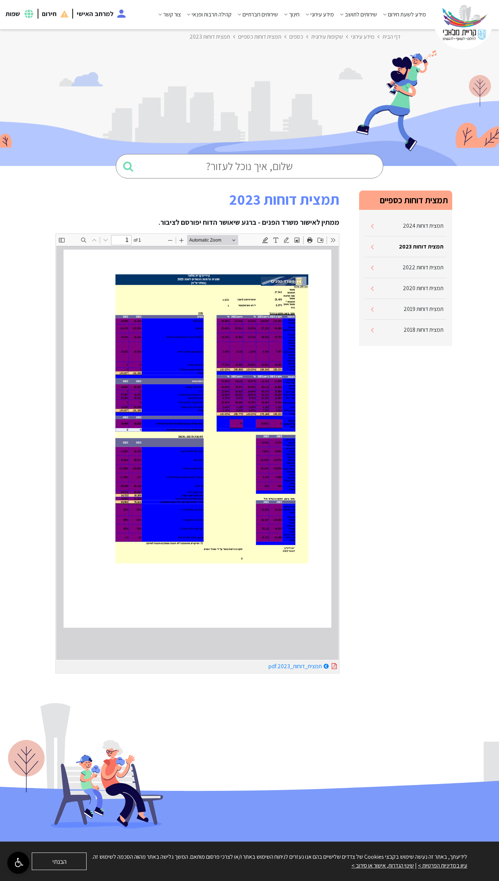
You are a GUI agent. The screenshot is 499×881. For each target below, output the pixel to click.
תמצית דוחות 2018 (423, 330)
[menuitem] (401, 14)
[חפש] (128, 166)
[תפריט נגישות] (18, 863)
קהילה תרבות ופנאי (212, 14)
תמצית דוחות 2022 (423, 267)
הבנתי (59, 861)
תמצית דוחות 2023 (421, 246)
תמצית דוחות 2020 (423, 288)
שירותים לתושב (361, 14)
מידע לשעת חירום (407, 14)
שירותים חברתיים (260, 14)
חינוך (294, 14)
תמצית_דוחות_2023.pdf (277, 665)
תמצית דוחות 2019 (423, 309)
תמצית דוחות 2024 (423, 226)
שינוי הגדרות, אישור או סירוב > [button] (382, 865)
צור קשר (172, 14)
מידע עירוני (322, 14)
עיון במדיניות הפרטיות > (442, 865)
